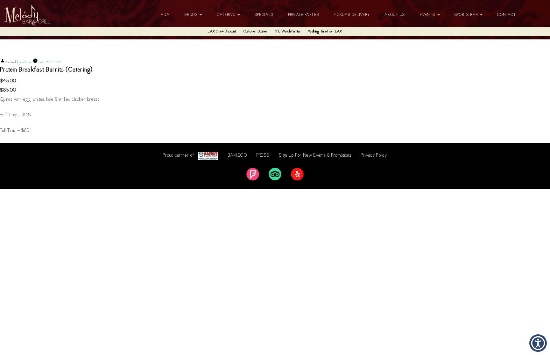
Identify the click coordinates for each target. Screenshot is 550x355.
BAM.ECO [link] (237, 155)
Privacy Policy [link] (374, 155)
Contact (506, 15)
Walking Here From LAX (325, 32)
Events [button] (428, 15)
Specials (264, 15)
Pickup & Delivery (352, 15)
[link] (253, 174)
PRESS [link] (263, 155)
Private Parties (304, 15)
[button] (538, 343)
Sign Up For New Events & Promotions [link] (315, 155)
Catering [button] (227, 15)
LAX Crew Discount (222, 32)
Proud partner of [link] (178, 155)
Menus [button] (192, 15)
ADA (165, 15)
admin (26, 62)
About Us (394, 15)
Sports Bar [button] (467, 15)
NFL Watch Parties (287, 32)
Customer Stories (255, 32)
